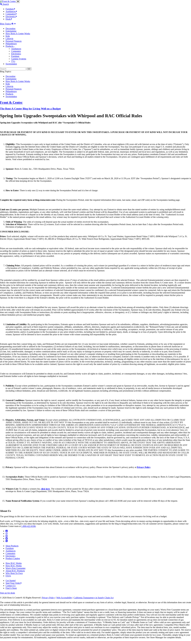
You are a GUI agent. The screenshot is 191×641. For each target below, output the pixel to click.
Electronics (11, 16)
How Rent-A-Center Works (18, 33)
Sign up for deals (7, 593)
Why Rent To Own (14, 573)
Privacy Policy (48, 597)
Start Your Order (13, 583)
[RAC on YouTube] (7, 536)
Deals (8, 19)
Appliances (11, 11)
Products (9, 94)
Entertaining (11, 31)
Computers (11, 14)
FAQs (8, 576)
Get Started (11, 580)
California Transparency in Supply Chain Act (94, 597)
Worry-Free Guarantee (15, 568)
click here (45, 489)
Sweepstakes (11, 64)
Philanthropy (11, 43)
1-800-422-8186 (28, 526)
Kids (8, 36)
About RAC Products (15, 571)
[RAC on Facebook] (7, 531)
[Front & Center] (8, 1)
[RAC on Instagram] (7, 533)
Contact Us (11, 585)
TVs (13, 61)
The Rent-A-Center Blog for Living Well (30, 108)
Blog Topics (5, 24)
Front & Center (11, 102)
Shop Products (12, 546)
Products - (10, 46)
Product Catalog (13, 558)
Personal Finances (14, 41)
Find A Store (11, 588)
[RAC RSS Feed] (7, 541)
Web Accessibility (64, 597)
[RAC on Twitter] (7, 538)
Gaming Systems (18, 59)
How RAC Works (14, 563)
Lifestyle (9, 38)
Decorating (10, 28)
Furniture (10, 9)
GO (29, 69)
